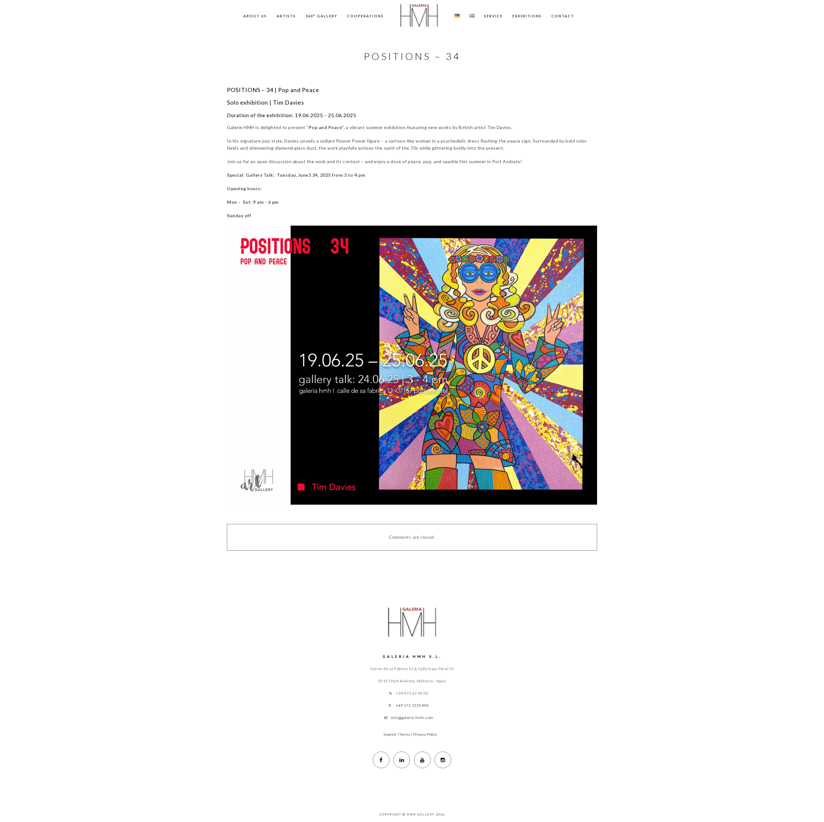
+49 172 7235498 (412, 705)
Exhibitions (527, 16)
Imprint (390, 734)
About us (255, 16)
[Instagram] (443, 760)
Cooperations (365, 16)
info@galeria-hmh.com (412, 717)
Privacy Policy (425, 734)
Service (493, 16)
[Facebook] (381, 760)
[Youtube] (422, 760)
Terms (405, 734)
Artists (286, 16)
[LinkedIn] (402, 760)
